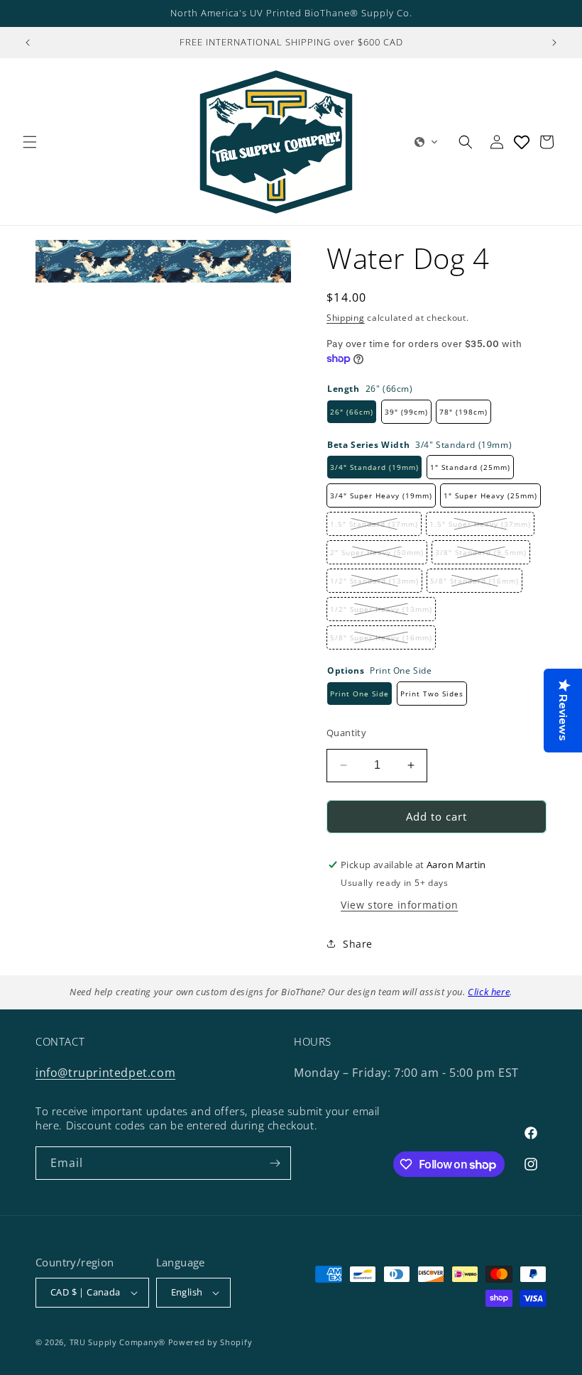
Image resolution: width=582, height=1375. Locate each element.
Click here (489, 991)
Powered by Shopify (210, 1342)
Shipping (345, 318)
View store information (399, 904)
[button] (29, 142)
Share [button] (358, 944)
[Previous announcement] (27, 42)
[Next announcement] (554, 42)
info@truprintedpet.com (105, 1072)
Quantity (346, 732)
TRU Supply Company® (117, 1342)
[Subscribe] (274, 1163)
